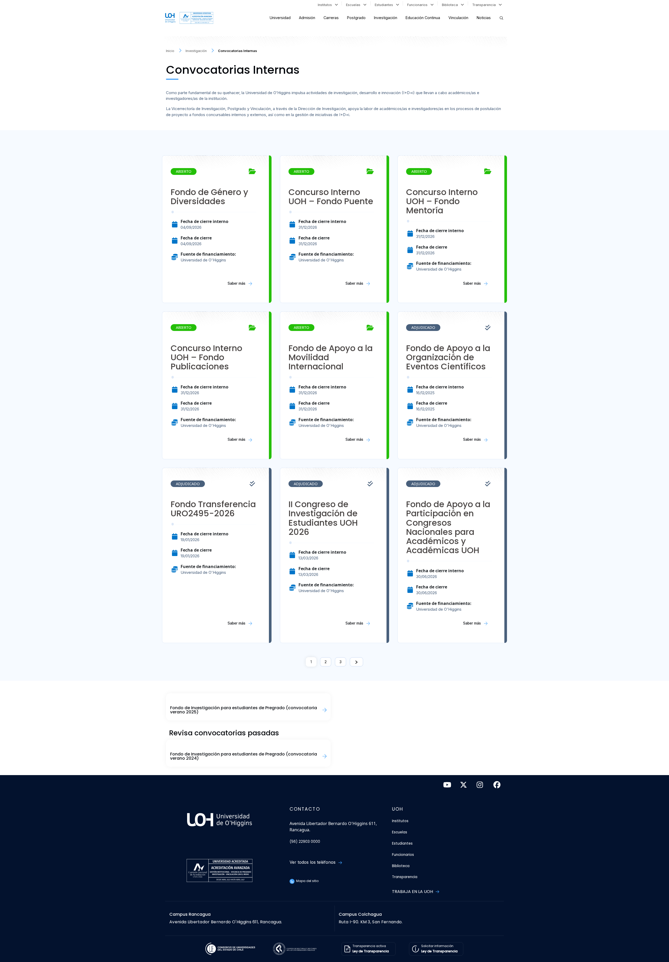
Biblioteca (451, 5)
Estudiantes (385, 5)
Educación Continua (423, 17)
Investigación (385, 17)
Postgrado (356, 17)
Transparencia (485, 5)
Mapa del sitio (307, 881)
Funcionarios (418, 5)
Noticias (484, 17)
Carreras (331, 17)
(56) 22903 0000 (305, 841)
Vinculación (458, 17)
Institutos (326, 5)
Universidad (280, 17)
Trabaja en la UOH (413, 892)
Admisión (307, 17)
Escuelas (354, 5)
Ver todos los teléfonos (313, 862)
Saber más (237, 283)
